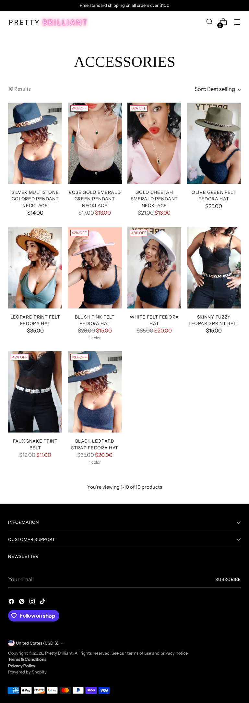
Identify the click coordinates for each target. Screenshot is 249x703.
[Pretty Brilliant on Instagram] (33, 602)
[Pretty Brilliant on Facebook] (12, 602)
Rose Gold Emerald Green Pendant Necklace (95, 199)
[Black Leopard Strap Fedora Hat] (95, 392)
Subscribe (228, 579)
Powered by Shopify (27, 672)
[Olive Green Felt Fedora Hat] (214, 143)
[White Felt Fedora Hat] (154, 267)
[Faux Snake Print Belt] (35, 392)
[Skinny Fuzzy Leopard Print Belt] (214, 267)
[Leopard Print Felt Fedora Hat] (35, 267)
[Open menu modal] (237, 22)
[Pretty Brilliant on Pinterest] (22, 602)
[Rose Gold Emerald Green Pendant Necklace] (95, 143)
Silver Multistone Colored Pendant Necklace (35, 199)
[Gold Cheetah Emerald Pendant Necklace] (154, 143)
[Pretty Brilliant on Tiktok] (43, 602)
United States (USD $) (37, 643)
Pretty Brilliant (59, 653)
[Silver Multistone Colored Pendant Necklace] (35, 143)
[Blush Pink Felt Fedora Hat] (95, 267)
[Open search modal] (209, 22)
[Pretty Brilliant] (48, 22)
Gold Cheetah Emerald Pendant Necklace (154, 199)
